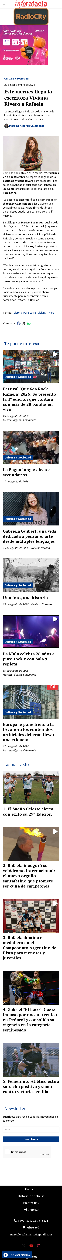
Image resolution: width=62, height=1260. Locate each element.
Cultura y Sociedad (16, 78)
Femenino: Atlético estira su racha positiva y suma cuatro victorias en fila (31, 1086)
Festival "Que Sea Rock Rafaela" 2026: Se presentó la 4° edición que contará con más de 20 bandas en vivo (29, 399)
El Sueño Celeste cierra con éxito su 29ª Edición (28, 811)
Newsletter (15, 1108)
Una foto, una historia (25, 597)
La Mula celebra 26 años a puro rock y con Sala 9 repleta (29, 659)
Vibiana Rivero (46, 312)
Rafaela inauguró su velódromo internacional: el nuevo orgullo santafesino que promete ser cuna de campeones (29, 876)
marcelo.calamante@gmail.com (31, 1234)
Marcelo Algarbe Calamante (27, 125)
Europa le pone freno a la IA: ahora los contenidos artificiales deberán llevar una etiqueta (28, 732)
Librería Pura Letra (25, 312)
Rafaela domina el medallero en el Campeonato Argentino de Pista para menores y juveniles (29, 948)
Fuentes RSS (31, 1203)
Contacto (31, 1189)
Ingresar (32, 1209)
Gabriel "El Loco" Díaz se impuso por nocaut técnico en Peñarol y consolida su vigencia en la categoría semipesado (30, 1020)
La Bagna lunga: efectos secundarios (27, 472)
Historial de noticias (31, 1196)
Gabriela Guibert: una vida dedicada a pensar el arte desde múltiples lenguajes (29, 536)
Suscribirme (31, 1139)
